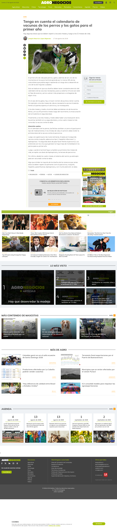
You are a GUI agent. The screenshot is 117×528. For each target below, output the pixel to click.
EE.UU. (54, 391)
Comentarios (77, 7)
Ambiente (112, 377)
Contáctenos (55, 466)
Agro (113, 363)
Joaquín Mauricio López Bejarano (39, 38)
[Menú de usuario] (106, 2)
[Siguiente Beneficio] (77, 193)
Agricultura (16, 7)
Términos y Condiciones (58, 470)
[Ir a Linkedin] (9, 463)
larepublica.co (99, 462)
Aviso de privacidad (56, 468)
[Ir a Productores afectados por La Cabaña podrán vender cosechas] (11, 373)
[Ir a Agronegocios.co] (11, 460)
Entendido (99, 523)
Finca (50, 7)
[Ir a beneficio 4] (54, 199)
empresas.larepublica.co (102, 466)
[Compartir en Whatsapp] (24, 55)
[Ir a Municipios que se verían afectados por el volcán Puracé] (70, 373)
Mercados (58, 7)
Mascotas (25, 7)
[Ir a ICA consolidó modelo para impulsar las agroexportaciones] (70, 388)
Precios (95, 7)
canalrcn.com (99, 468)
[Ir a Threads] (17, 463)
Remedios (67, 7)
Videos (102, 7)
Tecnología (42, 7)
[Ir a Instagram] (13, 463)
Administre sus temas (94, 102)
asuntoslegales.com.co (101, 464)
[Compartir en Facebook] (24, 51)
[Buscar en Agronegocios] (114, 2)
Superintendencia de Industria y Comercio (63, 476)
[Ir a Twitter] (5, 463)
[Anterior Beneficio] (31, 193)
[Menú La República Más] (110, 2)
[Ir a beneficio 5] (56, 199)
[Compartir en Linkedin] (24, 48)
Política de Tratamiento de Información (62, 472)
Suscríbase (98, 2)
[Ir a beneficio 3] (52, 199)
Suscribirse (6, 472)
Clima (34, 7)
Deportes (52, 363)
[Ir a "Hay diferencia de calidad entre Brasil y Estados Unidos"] (11, 388)
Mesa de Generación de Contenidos (61, 462)
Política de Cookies (56, 474)
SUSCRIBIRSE (54, 204)
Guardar (24, 58)
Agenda (87, 7)
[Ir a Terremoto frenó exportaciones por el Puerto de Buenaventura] (70, 359)
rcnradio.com (99, 470)
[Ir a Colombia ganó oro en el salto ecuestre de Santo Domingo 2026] (11, 359)
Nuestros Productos (57, 464)
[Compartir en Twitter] (24, 45)
